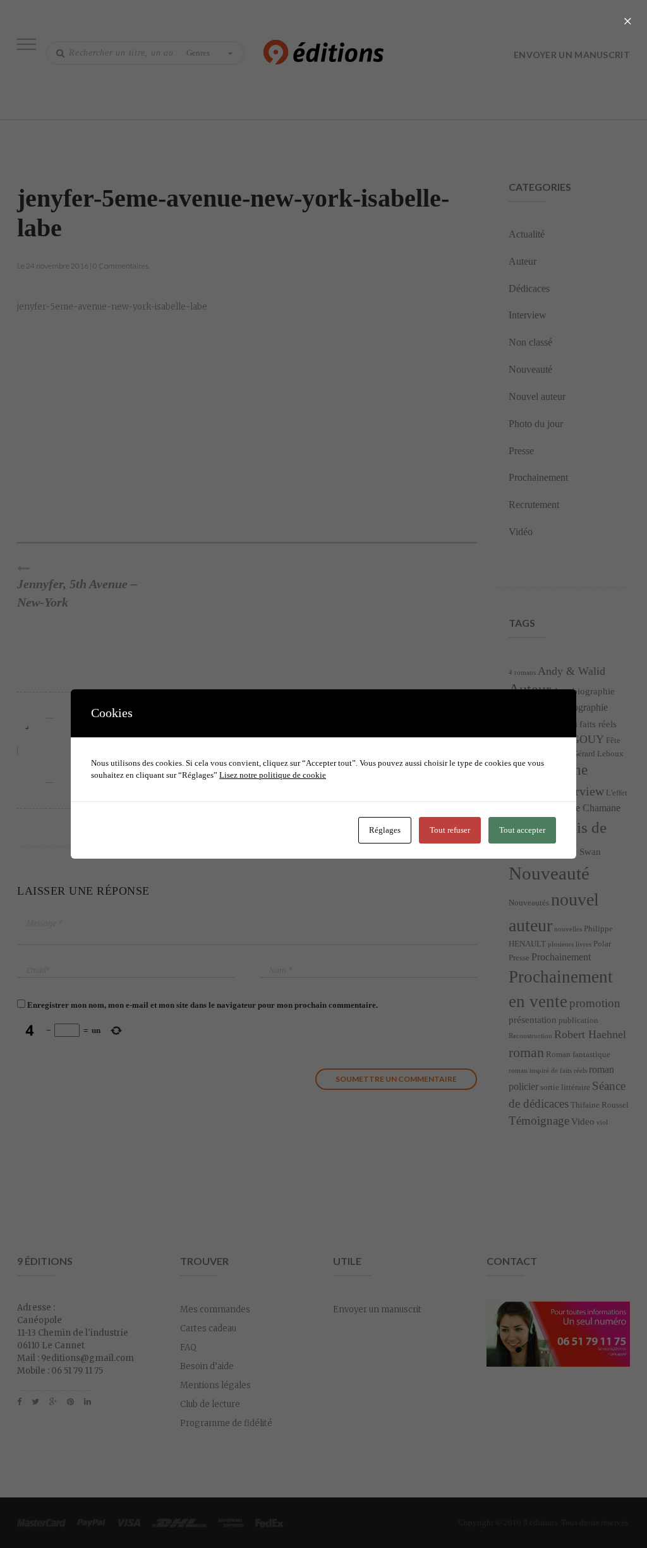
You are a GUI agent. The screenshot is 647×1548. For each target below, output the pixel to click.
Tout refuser (450, 830)
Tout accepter (522, 830)
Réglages (385, 830)
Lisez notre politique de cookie (272, 775)
